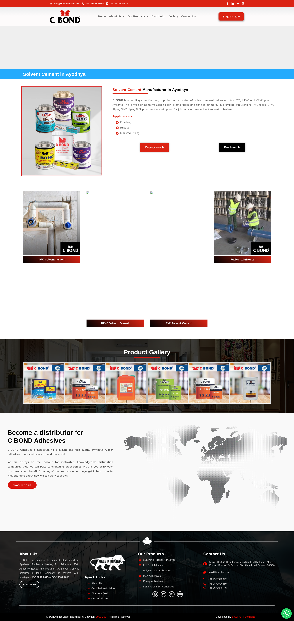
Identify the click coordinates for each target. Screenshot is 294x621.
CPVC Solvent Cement (52, 259)
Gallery (173, 16)
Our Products (136, 16)
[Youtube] (180, 594)
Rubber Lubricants (242, 259)
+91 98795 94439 (119, 3)
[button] (20, 382)
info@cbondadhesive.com (66, 3)
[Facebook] (227, 3)
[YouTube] (238, 3)
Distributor (158, 16)
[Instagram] (243, 3)
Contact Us (188, 16)
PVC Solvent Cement (179, 323)
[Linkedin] (163, 594)
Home (102, 16)
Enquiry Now (231, 16)
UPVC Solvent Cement (115, 323)
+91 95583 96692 (95, 3)
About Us (115, 16)
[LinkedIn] (233, 3)
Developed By (235, 616)
